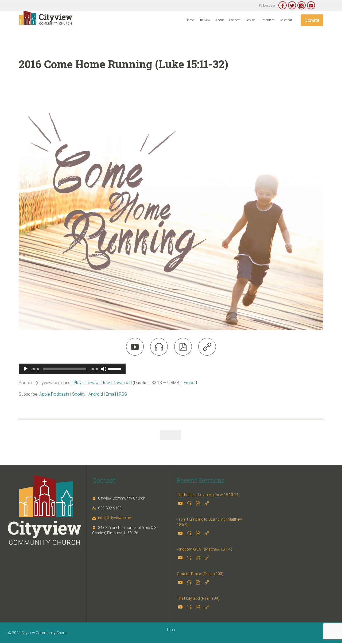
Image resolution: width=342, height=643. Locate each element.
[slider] (115, 368)
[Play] (25, 369)
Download (122, 382)
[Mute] (103, 369)
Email (111, 394)
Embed (190, 382)
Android (95, 394)
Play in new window (91, 382)
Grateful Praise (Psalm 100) (200, 574)
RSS (123, 394)
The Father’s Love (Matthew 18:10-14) (208, 495)
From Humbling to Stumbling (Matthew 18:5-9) (209, 522)
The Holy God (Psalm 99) (198, 598)
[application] (72, 369)
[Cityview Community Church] (45, 18)
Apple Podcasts (54, 394)
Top (169, 630)
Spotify (79, 394)
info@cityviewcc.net (112, 518)
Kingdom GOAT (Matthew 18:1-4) (204, 549)
